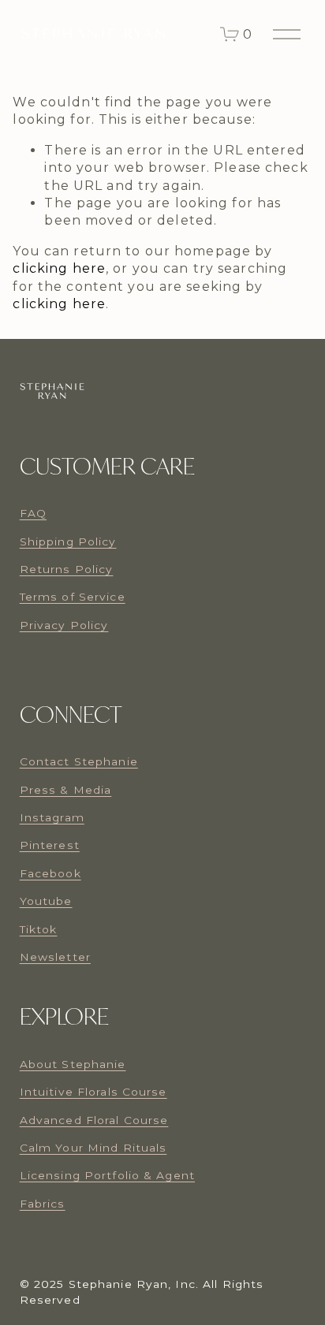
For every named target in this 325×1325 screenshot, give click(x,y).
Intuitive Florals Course (93, 1091)
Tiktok (39, 929)
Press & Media (66, 789)
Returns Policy (67, 569)
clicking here (59, 268)
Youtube (46, 901)
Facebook (50, 873)
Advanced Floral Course (94, 1120)
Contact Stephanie (79, 761)
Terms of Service (72, 596)
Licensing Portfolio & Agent (107, 1175)
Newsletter (55, 957)
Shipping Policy (68, 541)
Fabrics (42, 1203)
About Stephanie (73, 1064)
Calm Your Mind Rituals (93, 1147)
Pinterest (50, 845)
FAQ (33, 513)
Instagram (52, 817)
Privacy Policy (64, 625)
